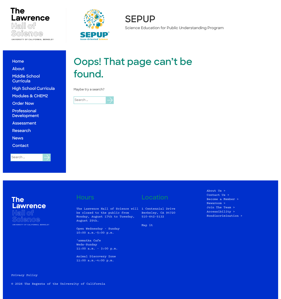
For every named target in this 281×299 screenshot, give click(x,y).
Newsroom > (216, 203)
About (18, 69)
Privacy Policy (24, 275)
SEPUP (140, 20)
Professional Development (25, 113)
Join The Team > (221, 207)
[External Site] (34, 24)
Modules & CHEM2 (30, 96)
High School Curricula (33, 89)
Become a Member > (223, 199)
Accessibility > (221, 211)
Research (21, 131)
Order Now (23, 104)
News (17, 139)
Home (18, 62)
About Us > (216, 190)
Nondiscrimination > (224, 216)
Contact (20, 146)
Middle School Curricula (26, 79)
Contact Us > (218, 195)
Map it (147, 225)
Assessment (24, 124)
